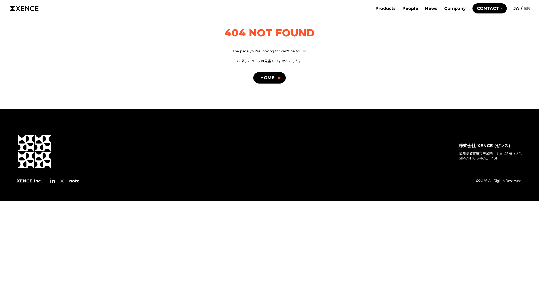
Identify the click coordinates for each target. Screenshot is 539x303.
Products (385, 8)
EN (527, 8)
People (410, 8)
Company (455, 8)
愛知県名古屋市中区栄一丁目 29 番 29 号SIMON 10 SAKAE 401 (490, 155)
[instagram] (62, 180)
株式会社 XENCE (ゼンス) (484, 145)
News (431, 8)
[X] (52, 180)
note (74, 180)
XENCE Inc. (29, 180)
